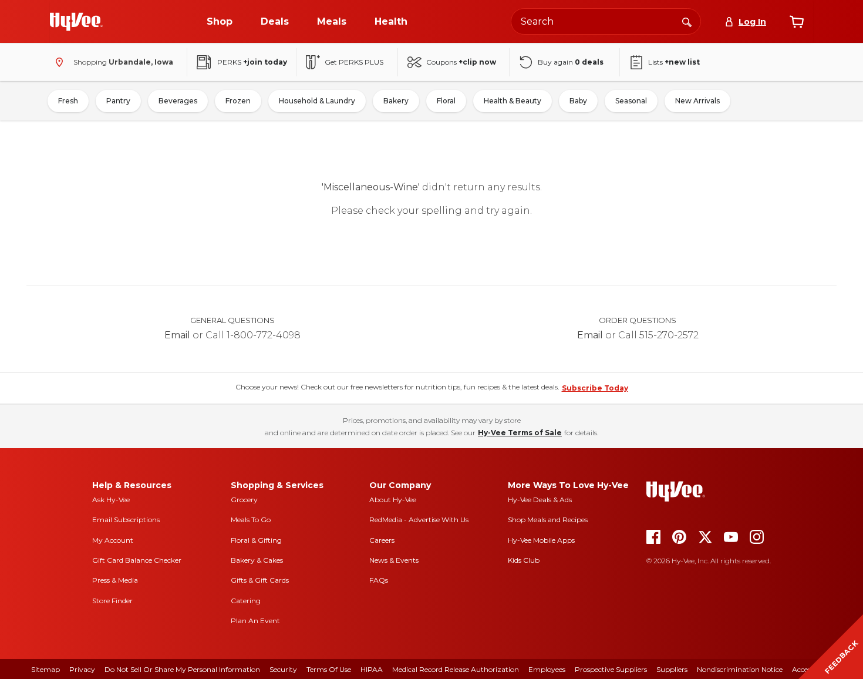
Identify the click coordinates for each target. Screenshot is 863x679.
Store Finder (112, 600)
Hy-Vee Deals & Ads (540, 499)
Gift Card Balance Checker (136, 560)
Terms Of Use (328, 669)
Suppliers (671, 669)
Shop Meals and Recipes (548, 519)
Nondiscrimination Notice (740, 669)
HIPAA (371, 669)
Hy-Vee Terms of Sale (520, 432)
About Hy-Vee (392, 499)
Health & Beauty (512, 100)
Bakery (396, 100)
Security (283, 669)
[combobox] (606, 21)
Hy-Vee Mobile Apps (541, 540)
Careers (382, 540)
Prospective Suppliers (611, 669)
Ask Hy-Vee (111, 499)
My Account (112, 540)
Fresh (68, 100)
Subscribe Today (595, 388)
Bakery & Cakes (257, 560)
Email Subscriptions (126, 519)
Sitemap (45, 669)
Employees (546, 669)
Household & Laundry (317, 100)
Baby (578, 100)
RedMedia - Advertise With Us (418, 519)
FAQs (378, 580)
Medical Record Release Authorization (455, 669)
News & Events (394, 560)
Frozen (238, 100)
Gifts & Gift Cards (260, 580)
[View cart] (796, 21)
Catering (246, 600)
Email (177, 335)
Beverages (178, 100)
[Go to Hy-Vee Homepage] (76, 21)
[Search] (687, 21)
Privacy (82, 669)
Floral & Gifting (256, 540)
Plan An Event (255, 620)
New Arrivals (697, 100)
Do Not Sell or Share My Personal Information (182, 669)
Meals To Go (251, 519)
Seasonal (631, 100)
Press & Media (115, 580)
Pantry (118, 100)
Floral (446, 100)
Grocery (244, 499)
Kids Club (524, 560)
